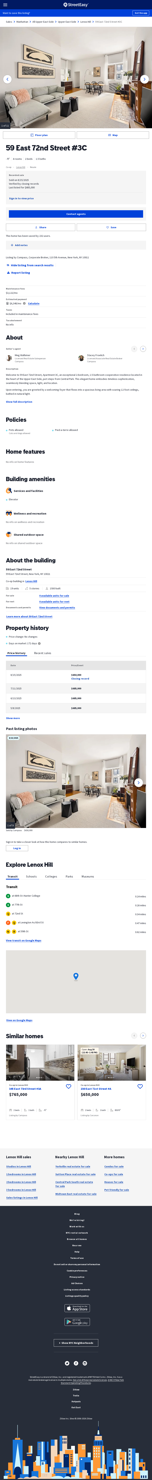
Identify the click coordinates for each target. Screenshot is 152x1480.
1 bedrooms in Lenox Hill (21, 1174)
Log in (17, 848)
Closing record (80, 678)
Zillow (76, 1389)
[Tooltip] (39, 644)
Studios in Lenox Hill (18, 1166)
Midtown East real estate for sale (76, 1194)
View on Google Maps (19, 1020)
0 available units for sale (54, 595)
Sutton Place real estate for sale (75, 1174)
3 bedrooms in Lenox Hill (21, 1189)
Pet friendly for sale (116, 1189)
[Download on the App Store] (77, 1308)
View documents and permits (57, 607)
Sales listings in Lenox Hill (22, 1197)
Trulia (76, 1395)
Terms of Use (77, 1258)
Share (42, 227)
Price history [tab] (16, 653)
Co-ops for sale (113, 1174)
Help (77, 1251)
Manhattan (22, 21)
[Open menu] (5, 5)
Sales (9, 21)
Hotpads (76, 1401)
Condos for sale (114, 1166)
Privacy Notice (77, 1277)
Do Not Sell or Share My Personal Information (77, 1264)
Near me (77, 1245)
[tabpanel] (76, 690)
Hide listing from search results (32, 265)
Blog (77, 1213)
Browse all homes (77, 1239)
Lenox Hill (85, 21)
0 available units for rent (54, 601)
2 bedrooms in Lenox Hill (21, 1182)
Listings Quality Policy (77, 1295)
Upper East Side (67, 21)
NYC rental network (77, 1232)
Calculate (33, 303)
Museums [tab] (88, 876)
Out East (76, 1407)
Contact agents (76, 214)
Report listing (20, 272)
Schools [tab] (31, 876)
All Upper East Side (43, 21)
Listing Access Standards (77, 1289)
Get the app (141, 13)
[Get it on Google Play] (77, 1322)
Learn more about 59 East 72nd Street (29, 616)
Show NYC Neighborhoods (76, 1343)
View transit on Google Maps (23, 940)
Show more (13, 718)
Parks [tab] (69, 876)
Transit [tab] (12, 876)
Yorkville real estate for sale (72, 1166)
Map (115, 135)
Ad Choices (77, 1283)
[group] (40, 1082)
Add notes (21, 245)
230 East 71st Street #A (96, 1089)
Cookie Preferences (77, 1270)
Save (113, 227)
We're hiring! (77, 1220)
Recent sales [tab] (42, 653)
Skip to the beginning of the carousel (76, 1123)
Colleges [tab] (51, 876)
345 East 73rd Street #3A (25, 1089)
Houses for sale (113, 1182)
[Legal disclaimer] (24, 303)
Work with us (77, 1226)
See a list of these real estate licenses (90, 1380)
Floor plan (41, 135)
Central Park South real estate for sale (74, 1184)
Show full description (19, 401)
